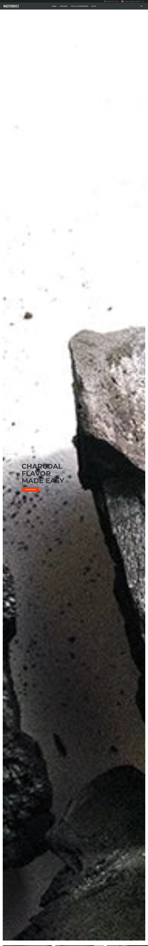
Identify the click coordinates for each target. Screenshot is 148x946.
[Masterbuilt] (13, 6)
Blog (94, 6)
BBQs (54, 6)
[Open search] (141, 6)
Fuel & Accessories (79, 6)
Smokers (63, 6)
